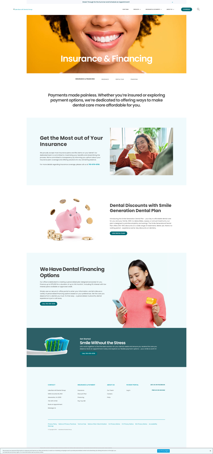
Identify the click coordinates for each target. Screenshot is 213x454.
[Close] (210, 451)
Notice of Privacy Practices (67, 424)
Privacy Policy (52, 424)
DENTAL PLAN (120, 79)
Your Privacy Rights (163, 451)
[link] (85, 79)
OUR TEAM (125, 9)
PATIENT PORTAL (132, 385)
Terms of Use (82, 424)
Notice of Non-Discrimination (97, 424)
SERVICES (136, 9)
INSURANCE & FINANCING (85, 79)
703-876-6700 (94, 164)
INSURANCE (105, 79)
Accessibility (153, 424)
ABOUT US (169, 9)
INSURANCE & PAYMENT (86, 385)
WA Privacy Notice (141, 424)
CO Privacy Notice (128, 424)
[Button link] (198, 9)
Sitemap (50, 426)
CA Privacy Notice (114, 424)
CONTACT (51, 385)
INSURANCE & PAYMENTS (153, 9)
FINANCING (134, 79)
